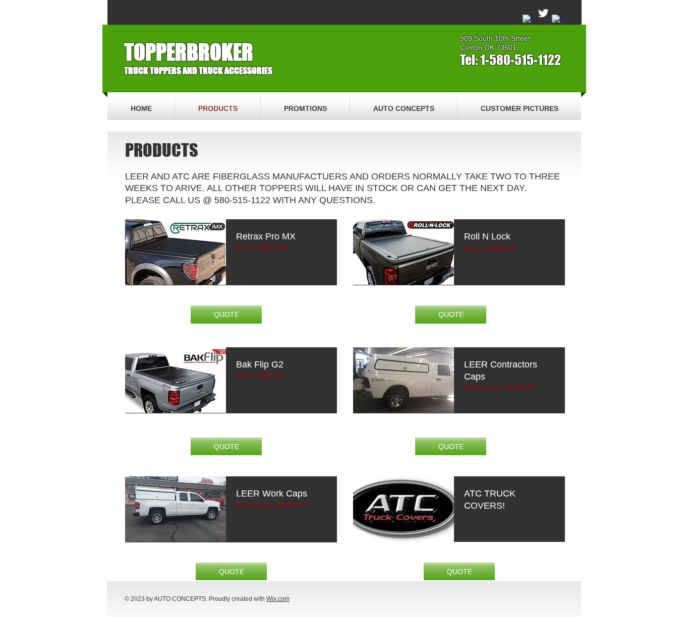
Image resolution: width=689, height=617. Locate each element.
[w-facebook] (529, 21)
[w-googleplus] (558, 21)
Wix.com (278, 598)
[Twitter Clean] (543, 13)
